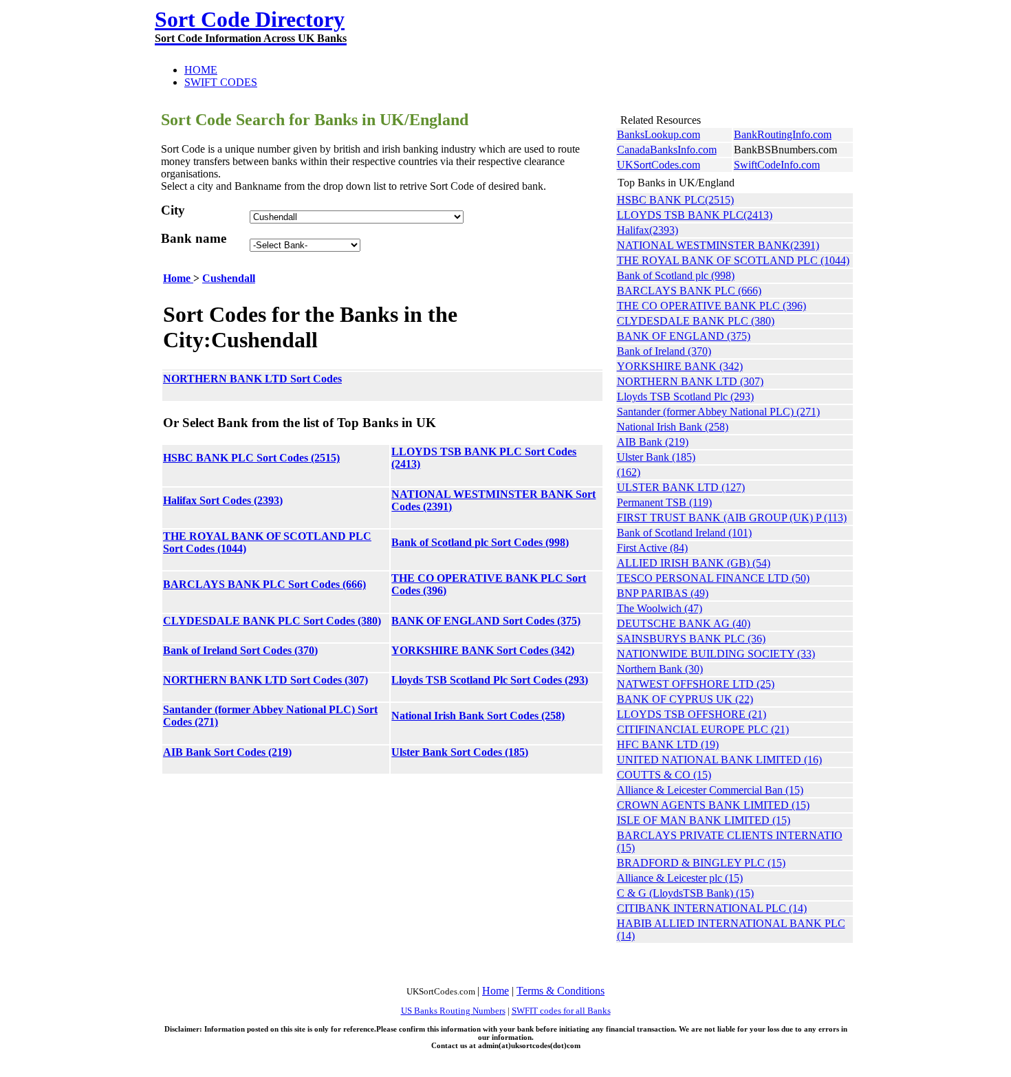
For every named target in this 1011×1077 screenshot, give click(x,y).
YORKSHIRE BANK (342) (680, 366)
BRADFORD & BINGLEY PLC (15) (701, 863)
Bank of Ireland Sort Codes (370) (240, 650)
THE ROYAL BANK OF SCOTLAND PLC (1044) (733, 260)
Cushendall (228, 278)
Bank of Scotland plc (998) (676, 275)
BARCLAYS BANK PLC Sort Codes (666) (264, 584)
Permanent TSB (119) (664, 502)
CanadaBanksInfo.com (667, 149)
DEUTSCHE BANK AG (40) (683, 623)
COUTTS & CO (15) (664, 775)
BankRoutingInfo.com (782, 134)
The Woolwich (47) (659, 608)
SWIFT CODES (220, 82)
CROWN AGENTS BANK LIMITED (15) (713, 805)
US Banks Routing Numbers (453, 1010)
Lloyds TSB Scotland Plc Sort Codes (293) (489, 680)
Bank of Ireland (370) (664, 351)
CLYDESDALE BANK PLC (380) (695, 321)
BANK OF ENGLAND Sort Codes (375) (485, 621)
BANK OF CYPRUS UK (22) (685, 699)
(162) (628, 472)
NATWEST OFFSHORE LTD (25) (695, 684)
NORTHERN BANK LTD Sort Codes (252, 378)
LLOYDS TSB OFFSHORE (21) (691, 714)
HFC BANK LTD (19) (668, 744)
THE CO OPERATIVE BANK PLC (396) (711, 306)
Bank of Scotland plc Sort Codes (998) (480, 542)
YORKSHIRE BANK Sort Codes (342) (482, 650)
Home (178, 278)
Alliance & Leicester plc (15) (680, 878)
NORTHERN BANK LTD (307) (690, 381)
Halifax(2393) (647, 230)
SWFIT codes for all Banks (561, 1010)
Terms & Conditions (561, 991)
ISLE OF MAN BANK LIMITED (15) (703, 820)
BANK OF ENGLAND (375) (683, 336)
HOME (200, 70)
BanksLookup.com (658, 134)
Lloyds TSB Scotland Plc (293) (685, 396)
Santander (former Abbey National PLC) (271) (718, 411)
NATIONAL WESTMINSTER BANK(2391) (718, 245)
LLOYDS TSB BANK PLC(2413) (694, 215)
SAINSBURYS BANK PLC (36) (691, 638)
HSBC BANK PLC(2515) (675, 200)
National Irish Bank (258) (672, 427)
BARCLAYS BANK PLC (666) (689, 290)
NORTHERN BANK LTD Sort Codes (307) (265, 680)
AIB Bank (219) (652, 442)
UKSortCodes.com (658, 165)
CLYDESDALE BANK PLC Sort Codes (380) (272, 621)
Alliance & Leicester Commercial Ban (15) (710, 790)
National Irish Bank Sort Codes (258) (478, 715)
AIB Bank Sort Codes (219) (227, 752)
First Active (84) (652, 548)
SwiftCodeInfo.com (777, 165)
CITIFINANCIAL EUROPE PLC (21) (703, 729)
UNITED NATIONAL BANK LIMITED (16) (719, 759)
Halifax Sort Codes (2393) (223, 500)
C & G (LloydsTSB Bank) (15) (685, 893)
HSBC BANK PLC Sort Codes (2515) (251, 458)
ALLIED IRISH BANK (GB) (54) (693, 563)
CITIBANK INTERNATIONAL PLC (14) (712, 908)
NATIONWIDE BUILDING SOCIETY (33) (716, 654)
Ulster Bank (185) (656, 457)
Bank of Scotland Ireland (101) (684, 532)
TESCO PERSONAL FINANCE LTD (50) (713, 578)
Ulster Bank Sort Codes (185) (459, 752)
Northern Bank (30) (660, 669)
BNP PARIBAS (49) (662, 593)
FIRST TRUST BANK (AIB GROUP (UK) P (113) (732, 517)
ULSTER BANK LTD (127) (681, 487)
